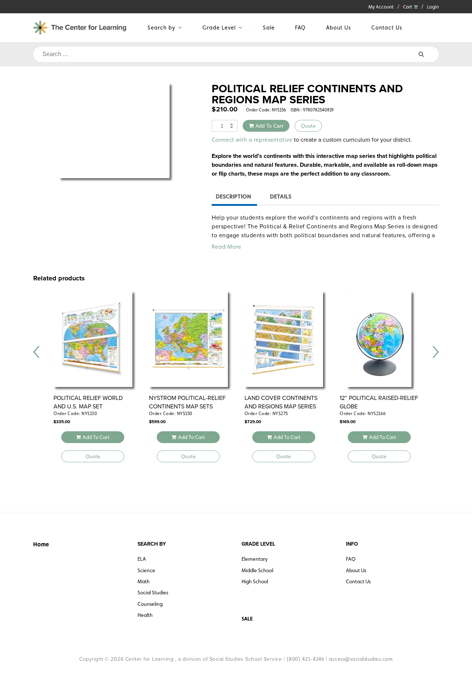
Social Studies (153, 592)
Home (41, 544)
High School (255, 581)
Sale (269, 27)
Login (433, 7)
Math (144, 581)
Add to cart (269, 126)
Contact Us (386, 27)
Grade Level (219, 27)
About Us (338, 27)
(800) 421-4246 (305, 659)
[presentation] (36, 352)
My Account (381, 7)
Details (280, 196)
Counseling (150, 604)
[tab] (233, 197)
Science (146, 570)
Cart (408, 7)
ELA (142, 559)
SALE (247, 619)
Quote (308, 126)
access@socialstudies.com (361, 659)
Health (145, 615)
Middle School (257, 570)
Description (233, 196)
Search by (161, 27)
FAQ (300, 27)
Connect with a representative (252, 139)
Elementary (255, 559)
